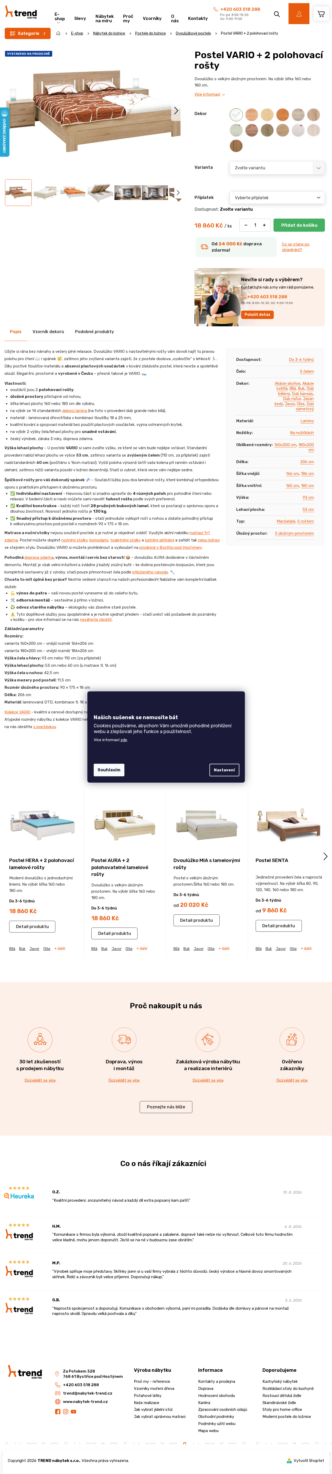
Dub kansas (302, 393)
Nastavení (224, 770)
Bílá (292, 388)
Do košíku (299, 225)
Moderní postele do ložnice (286, 1416)
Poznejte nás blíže (166, 1106)
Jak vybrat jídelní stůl (153, 1409)
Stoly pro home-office (282, 1409)
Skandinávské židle (279, 1402)
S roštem (305, 521)
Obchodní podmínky (216, 1416)
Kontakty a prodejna (216, 1381)
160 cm (292, 485)
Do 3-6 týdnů (301, 359)
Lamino (307, 421)
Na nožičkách (302, 432)
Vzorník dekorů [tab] (48, 331)
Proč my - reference (152, 1381)
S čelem (307, 371)
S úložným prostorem (294, 533)
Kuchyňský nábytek (280, 1381)
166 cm (292, 473)
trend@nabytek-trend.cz (87, 1393)
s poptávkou (44, 726)
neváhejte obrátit (96, 619)
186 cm (307, 473)
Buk (301, 388)
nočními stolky (74, 540)
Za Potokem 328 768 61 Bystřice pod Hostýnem (93, 1374)
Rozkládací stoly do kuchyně (288, 1388)
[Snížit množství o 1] (246, 225)
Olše (300, 404)
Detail (22, 926)
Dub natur (292, 398)
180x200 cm (306, 447)
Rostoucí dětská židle (281, 1395)
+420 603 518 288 (240, 9)
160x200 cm (285, 444)
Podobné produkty (94, 331)
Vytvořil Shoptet (309, 1460)
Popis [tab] (16, 331)
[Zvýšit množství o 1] (264, 225)
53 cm (308, 509)
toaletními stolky (125, 540)
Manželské (286, 521)
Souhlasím (109, 769)
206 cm (307, 461)
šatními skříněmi (159, 540)
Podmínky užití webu (216, 1423)
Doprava (205, 1388)
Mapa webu (208, 1430)
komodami (98, 540)
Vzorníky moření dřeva (154, 1388)
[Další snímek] (176, 110)
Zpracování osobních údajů (222, 1409)
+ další (59, 949)
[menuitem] (60, 15)
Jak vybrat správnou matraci (160, 1416)
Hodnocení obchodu (216, 1395)
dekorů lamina (74, 410)
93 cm (308, 497)
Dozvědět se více (40, 1080)
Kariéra (204, 1402)
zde (123, 740)
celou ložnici (209, 540)
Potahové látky (147, 1395)
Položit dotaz (258, 314)
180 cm (307, 485)
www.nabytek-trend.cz (85, 1401)
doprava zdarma (39, 557)
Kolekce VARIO (17, 712)
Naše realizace (146, 1402)
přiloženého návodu (150, 572)
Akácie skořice (287, 383)
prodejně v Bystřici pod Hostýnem (170, 547)
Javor (290, 404)
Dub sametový (305, 406)
